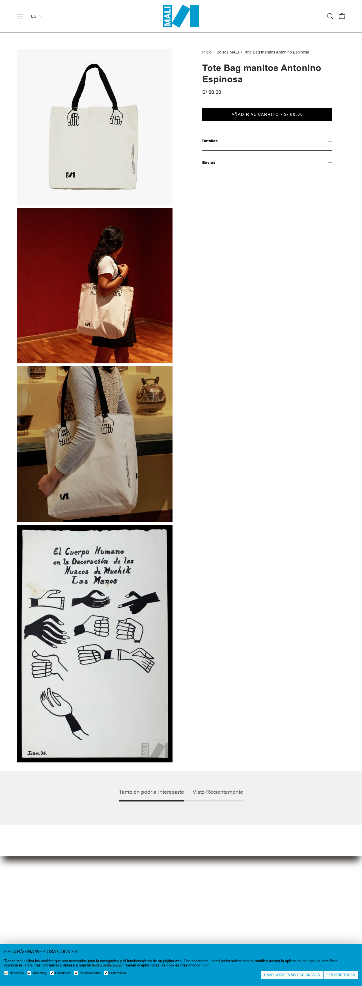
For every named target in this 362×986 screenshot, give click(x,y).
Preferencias (118, 973)
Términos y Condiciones (207, 897)
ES (33, 16)
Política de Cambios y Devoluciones (219, 925)
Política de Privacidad (205, 907)
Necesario (17, 973)
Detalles (210, 141)
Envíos (209, 163)
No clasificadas (89, 973)
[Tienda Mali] (181, 16)
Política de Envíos (201, 935)
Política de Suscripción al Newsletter (220, 916)
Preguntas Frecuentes (122, 907)
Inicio (207, 52)
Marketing (39, 973)
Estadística (62, 973)
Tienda (107, 897)
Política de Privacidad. (107, 965)
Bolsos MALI (228, 52)
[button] (330, 16)
